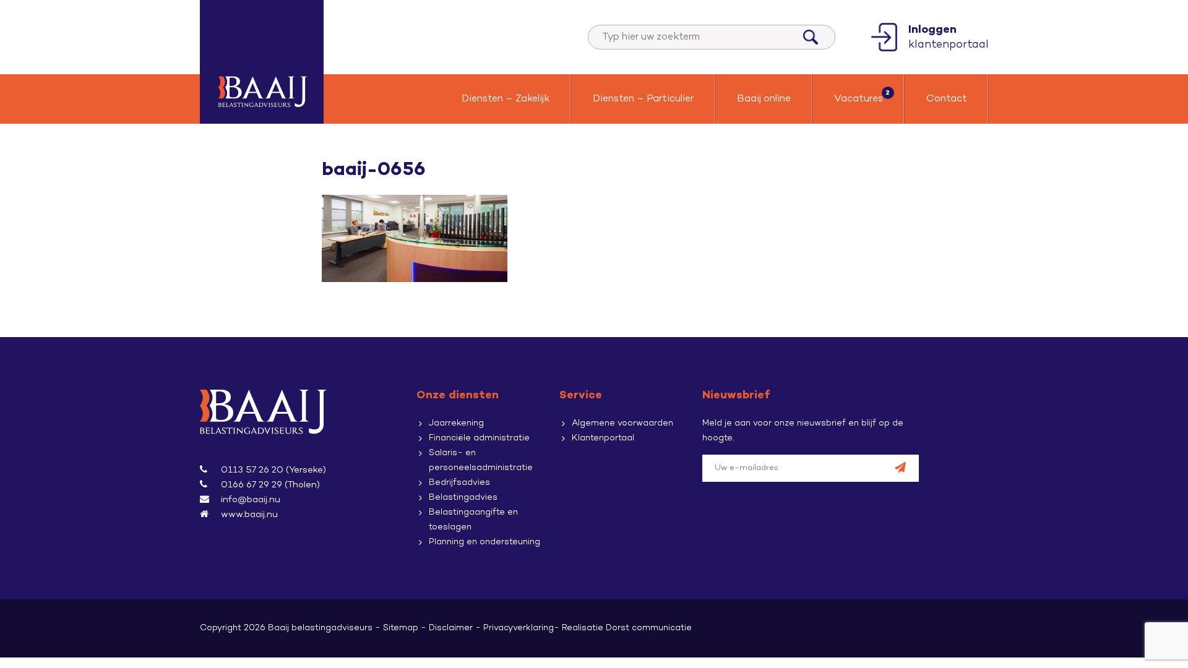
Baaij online (764, 99)
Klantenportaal (603, 438)
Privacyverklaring (518, 628)
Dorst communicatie (649, 628)
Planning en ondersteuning (484, 542)
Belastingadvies (463, 497)
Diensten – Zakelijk (505, 99)
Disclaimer (451, 628)
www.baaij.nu (249, 514)
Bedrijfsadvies (459, 483)
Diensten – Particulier (643, 99)
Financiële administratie (479, 438)
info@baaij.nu (250, 500)
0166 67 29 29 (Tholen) (270, 485)
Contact (946, 99)
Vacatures (858, 99)
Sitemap (400, 628)
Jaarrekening (456, 423)
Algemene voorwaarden (622, 423)
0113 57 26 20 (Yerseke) (273, 470)
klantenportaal (948, 37)
